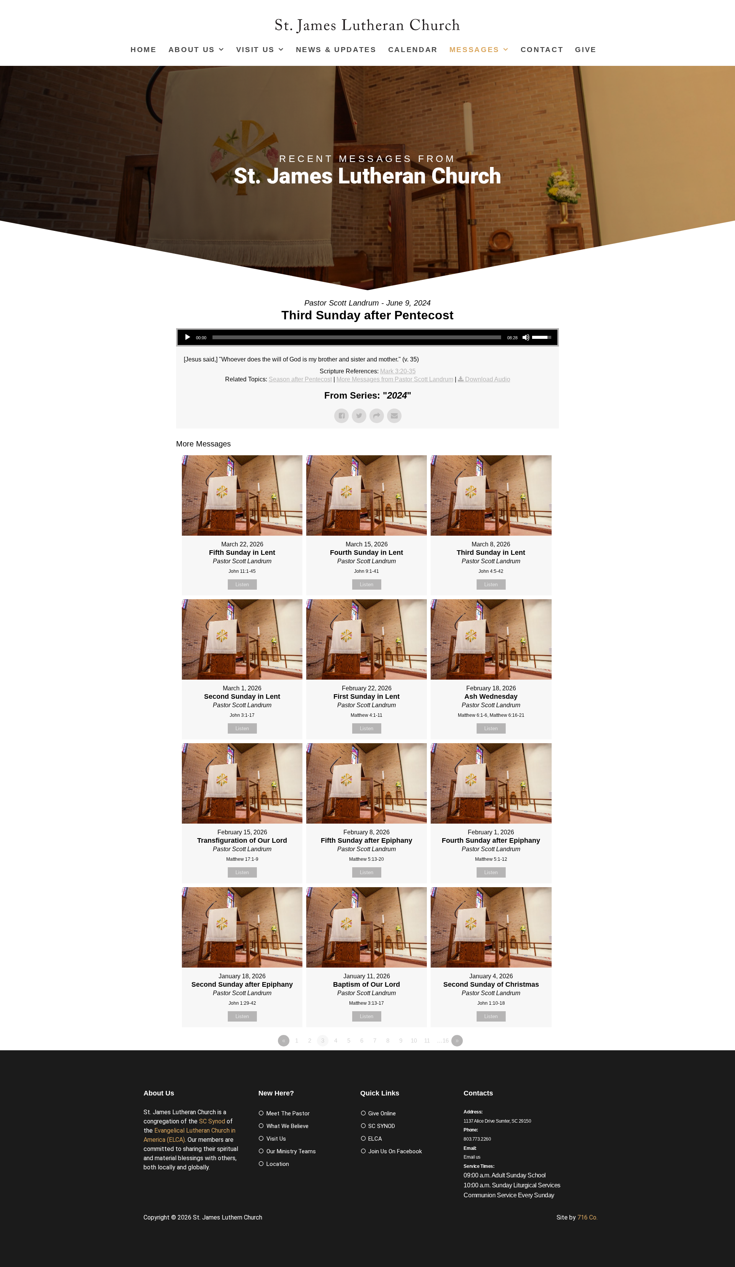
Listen (242, 584)
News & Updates (336, 49)
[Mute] (526, 337)
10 (414, 1040)
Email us (472, 1157)
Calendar (413, 49)
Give (586, 49)
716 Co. (587, 1217)
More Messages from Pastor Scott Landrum (394, 379)
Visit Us (255, 49)
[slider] (356, 337)
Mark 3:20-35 (398, 371)
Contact (542, 49)
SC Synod (212, 1121)
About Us (191, 49)
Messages (474, 49)
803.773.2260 (477, 1139)
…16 (443, 1040)
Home (144, 49)
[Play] (187, 337)
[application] (367, 337)
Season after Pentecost (300, 379)
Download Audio (487, 379)
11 (427, 1040)
